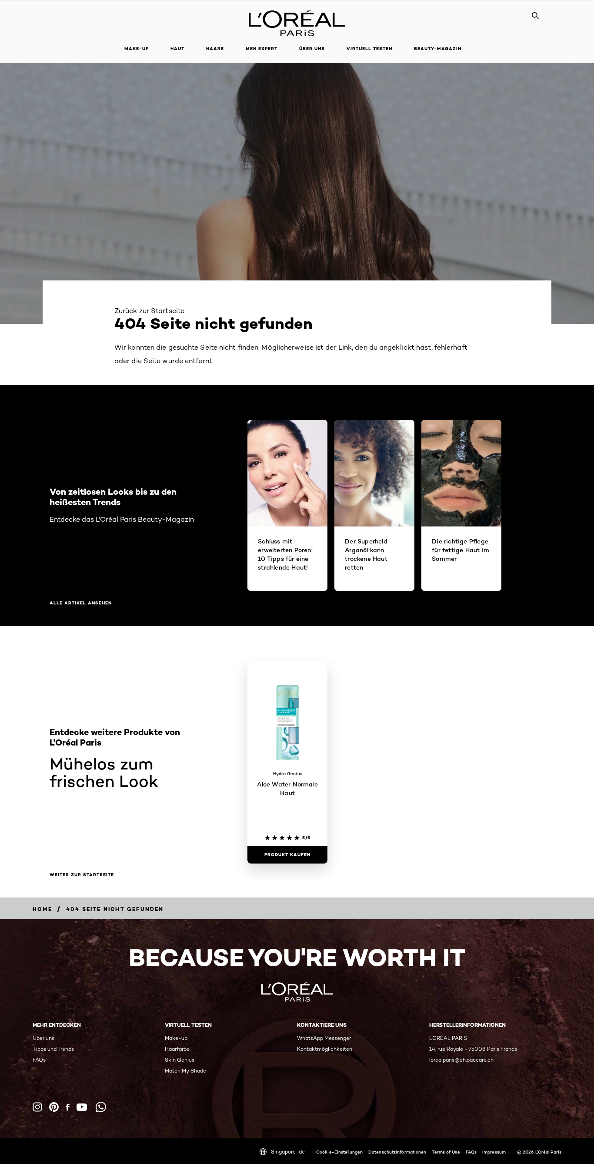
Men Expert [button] (261, 48)
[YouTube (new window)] (82, 1107)
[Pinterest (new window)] (54, 1107)
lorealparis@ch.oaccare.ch (461, 1059)
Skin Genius (179, 1059)
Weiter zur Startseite (82, 874)
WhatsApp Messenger (324, 1038)
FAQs (39, 1059)
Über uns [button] (312, 48)
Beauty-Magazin (437, 48)
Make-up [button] (136, 48)
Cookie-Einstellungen (339, 1151)
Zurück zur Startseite (149, 311)
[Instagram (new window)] (37, 1107)
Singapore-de (288, 1151)
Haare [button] (215, 48)
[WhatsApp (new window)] (101, 1107)
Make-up (176, 1038)
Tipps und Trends (53, 1049)
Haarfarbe (177, 1049)
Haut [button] (177, 48)
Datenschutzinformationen (397, 1151)
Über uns (43, 1038)
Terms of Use (446, 1151)
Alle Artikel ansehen (81, 603)
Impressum (494, 1151)
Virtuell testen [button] (369, 48)
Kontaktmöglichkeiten (324, 1049)
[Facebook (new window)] (68, 1107)
